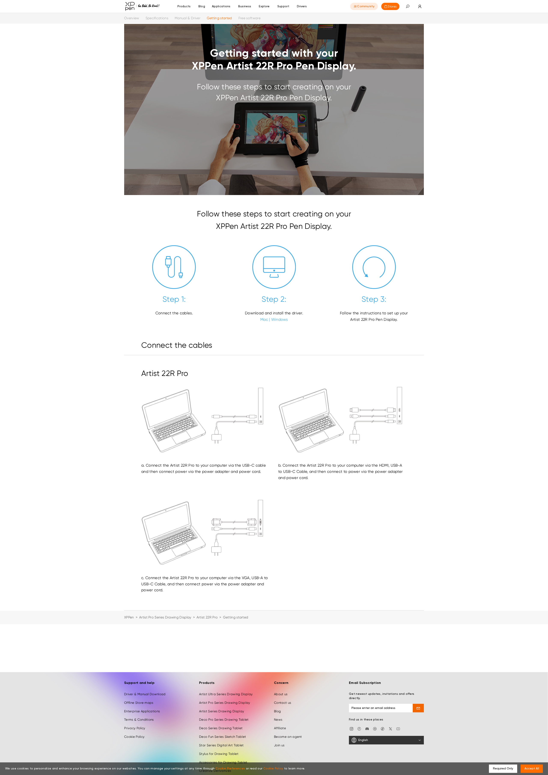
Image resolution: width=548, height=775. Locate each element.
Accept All (531, 768)
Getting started (219, 18)
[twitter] (390, 728)
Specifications (157, 18)
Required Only (503, 768)
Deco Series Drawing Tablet (221, 728)
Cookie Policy (134, 737)
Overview (131, 18)
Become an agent (288, 737)
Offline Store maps (138, 703)
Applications (221, 6)
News (278, 720)
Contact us (282, 703)
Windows (279, 319)
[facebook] (359, 728)
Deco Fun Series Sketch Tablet (222, 737)
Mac (264, 319)
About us (281, 694)
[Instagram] (351, 728)
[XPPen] (142, 6)
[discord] (367, 728)
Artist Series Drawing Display (221, 711)
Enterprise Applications (142, 711)
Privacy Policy (134, 728)
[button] (408, 6)
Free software (249, 18)
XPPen (129, 617)
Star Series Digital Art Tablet (221, 745)
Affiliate (280, 728)
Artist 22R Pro (207, 617)
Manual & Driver (187, 18)
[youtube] (398, 728)
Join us (279, 745)
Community (365, 6)
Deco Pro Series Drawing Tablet (224, 720)
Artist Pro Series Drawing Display (165, 617)
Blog (277, 711)
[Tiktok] (382, 728)
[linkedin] (374, 728)
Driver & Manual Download (145, 694)
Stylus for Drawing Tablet (218, 754)
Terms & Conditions (139, 720)
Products (184, 6)
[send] (418, 708)
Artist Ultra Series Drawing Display (226, 694)
